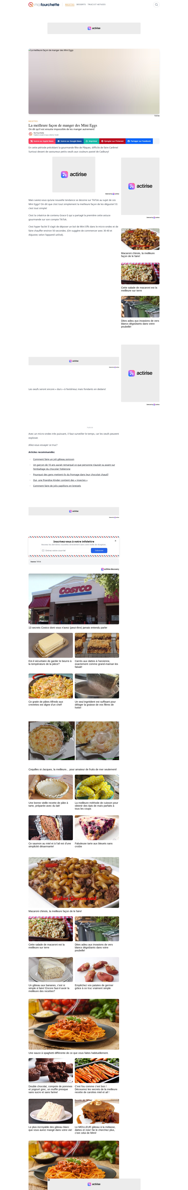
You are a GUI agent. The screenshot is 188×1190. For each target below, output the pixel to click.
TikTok (38, 562)
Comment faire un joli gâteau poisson (53, 459)
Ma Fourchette (39, 133)
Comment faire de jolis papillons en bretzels (57, 485)
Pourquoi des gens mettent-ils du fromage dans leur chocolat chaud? (70, 474)
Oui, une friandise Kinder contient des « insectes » (60, 480)
